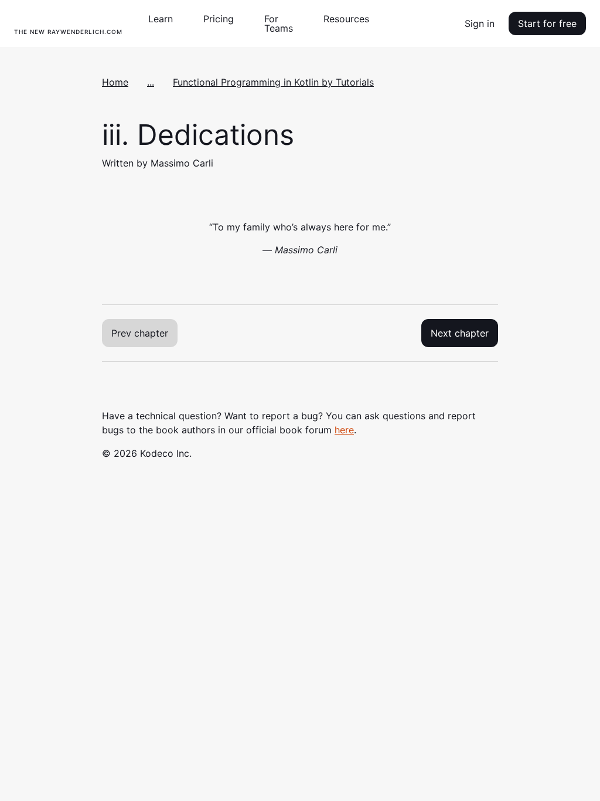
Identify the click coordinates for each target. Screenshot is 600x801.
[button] (165, 18)
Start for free (547, 23)
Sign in (480, 23)
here (344, 430)
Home (115, 82)
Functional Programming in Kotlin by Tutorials (273, 82)
